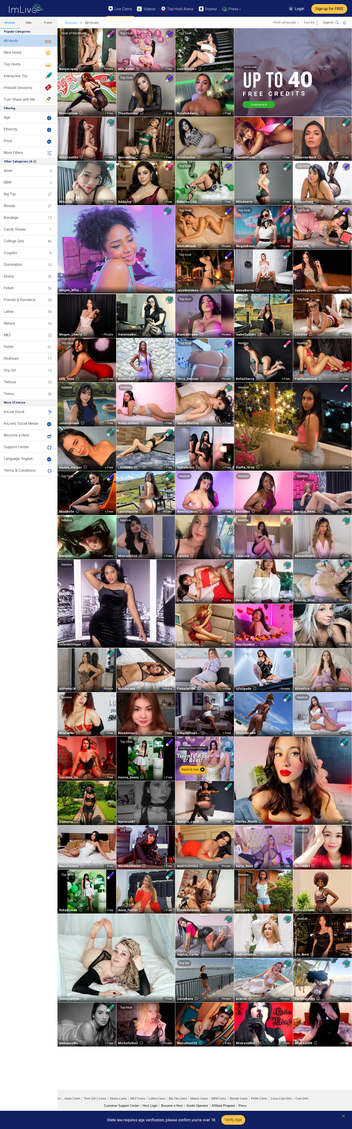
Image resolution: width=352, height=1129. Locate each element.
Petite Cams (259, 1098)
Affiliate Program (223, 1105)
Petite (8, 347)
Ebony (9, 276)
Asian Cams (72, 1098)
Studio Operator (197, 1105)
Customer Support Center (121, 1105)
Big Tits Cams (178, 1098)
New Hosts (13, 52)
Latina (8, 311)
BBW (7, 182)
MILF (7, 335)
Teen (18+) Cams (95, 1098)
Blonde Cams (239, 1098)
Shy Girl (10, 370)
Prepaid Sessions (18, 88)
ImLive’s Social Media (21, 423)
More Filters (13, 153)
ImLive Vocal (14, 412)
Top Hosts (12, 64)
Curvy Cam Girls (281, 1098)
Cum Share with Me (19, 99)
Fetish (9, 288)
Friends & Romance (20, 300)
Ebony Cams (118, 1098)
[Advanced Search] (347, 22)
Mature (9, 323)
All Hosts (11, 41)
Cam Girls (301, 1098)
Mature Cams (199, 1098)
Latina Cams (157, 1098)
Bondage (11, 217)
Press (242, 1105)
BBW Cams (218, 1098)
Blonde (9, 206)
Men (29, 22)
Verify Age (233, 1119)
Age (7, 117)
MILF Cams (137, 1098)
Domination (13, 264)
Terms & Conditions (20, 470)
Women (9, 22)
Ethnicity (10, 129)
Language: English (18, 459)
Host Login (150, 1105)
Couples (10, 253)
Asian (8, 170)
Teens (9, 394)
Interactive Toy (16, 76)
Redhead (11, 358)
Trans (48, 22)
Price (8, 141)
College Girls (14, 241)
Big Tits (10, 194)
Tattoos (10, 382)
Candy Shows (15, 229)
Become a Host (16, 435)
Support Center (16, 447)
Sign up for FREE (329, 8)
